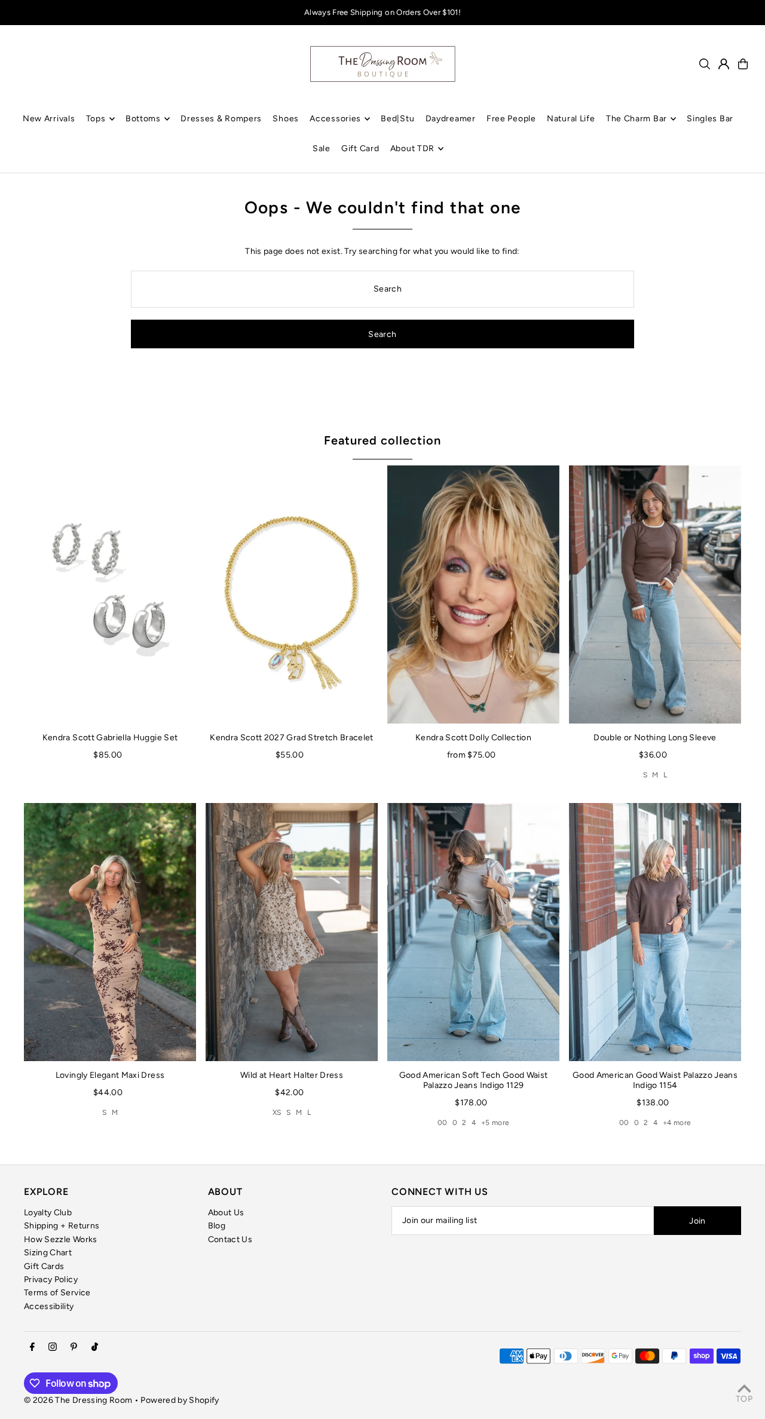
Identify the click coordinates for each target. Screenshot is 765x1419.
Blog (216, 1226)
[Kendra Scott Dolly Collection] (473, 594)
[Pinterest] (74, 1348)
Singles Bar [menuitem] (710, 119)
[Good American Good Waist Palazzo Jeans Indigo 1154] (655, 932)
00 (442, 1122)
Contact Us (230, 1239)
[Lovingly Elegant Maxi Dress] (110, 932)
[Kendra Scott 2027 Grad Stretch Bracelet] (292, 594)
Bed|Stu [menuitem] (397, 119)
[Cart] (743, 64)
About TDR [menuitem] (412, 148)
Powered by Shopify (179, 1400)
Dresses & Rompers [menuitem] (221, 119)
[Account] (723, 64)
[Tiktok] (94, 1348)
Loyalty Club (48, 1212)
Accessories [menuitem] (335, 119)
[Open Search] (704, 64)
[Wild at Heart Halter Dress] (292, 932)
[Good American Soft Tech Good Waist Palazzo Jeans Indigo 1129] (473, 932)
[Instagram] (52, 1348)
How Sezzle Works (60, 1239)
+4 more (677, 1122)
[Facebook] (32, 1348)
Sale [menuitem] (322, 148)
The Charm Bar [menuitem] (636, 119)
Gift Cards (44, 1266)
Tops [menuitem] (96, 119)
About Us (226, 1212)
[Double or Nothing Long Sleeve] (655, 594)
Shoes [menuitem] (286, 119)
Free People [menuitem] (511, 119)
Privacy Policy (51, 1279)
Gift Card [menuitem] (360, 148)
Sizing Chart (48, 1253)
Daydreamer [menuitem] (451, 119)
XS (277, 1112)
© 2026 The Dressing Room (79, 1400)
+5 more (495, 1122)
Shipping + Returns (61, 1226)
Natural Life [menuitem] (571, 119)
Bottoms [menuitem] (143, 119)
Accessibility (49, 1306)
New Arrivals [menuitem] (49, 119)
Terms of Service (57, 1293)
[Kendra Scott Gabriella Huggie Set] (110, 594)
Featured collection (382, 440)
